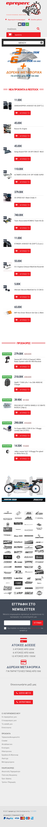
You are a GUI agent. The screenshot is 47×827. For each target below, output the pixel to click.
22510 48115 (25, 693)
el (27, 24)
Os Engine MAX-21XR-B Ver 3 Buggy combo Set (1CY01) (27, 429)
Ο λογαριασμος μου (9, 720)
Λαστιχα (5, 758)
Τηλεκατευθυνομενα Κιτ (11, 737)
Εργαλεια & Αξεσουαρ (10, 755)
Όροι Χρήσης (7, 779)
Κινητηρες (5, 748)
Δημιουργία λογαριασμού (16, 19)
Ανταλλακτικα (7, 744)
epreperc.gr (12, 811)
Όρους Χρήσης (35, 628)
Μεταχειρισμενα (8, 762)
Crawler (4, 741)
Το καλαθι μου (7, 724)
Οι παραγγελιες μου (9, 717)
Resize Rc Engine (20, 129)
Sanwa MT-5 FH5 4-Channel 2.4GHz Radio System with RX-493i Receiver (27, 360)
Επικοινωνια (6, 728)
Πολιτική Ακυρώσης (9, 775)
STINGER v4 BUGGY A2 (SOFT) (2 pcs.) (28, 244)
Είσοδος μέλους (36, 19)
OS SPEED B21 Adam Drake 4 (25, 198)
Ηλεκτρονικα (7, 751)
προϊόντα (17, 34)
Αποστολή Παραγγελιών (11, 771)
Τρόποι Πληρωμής (9, 782)
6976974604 (25, 702)
